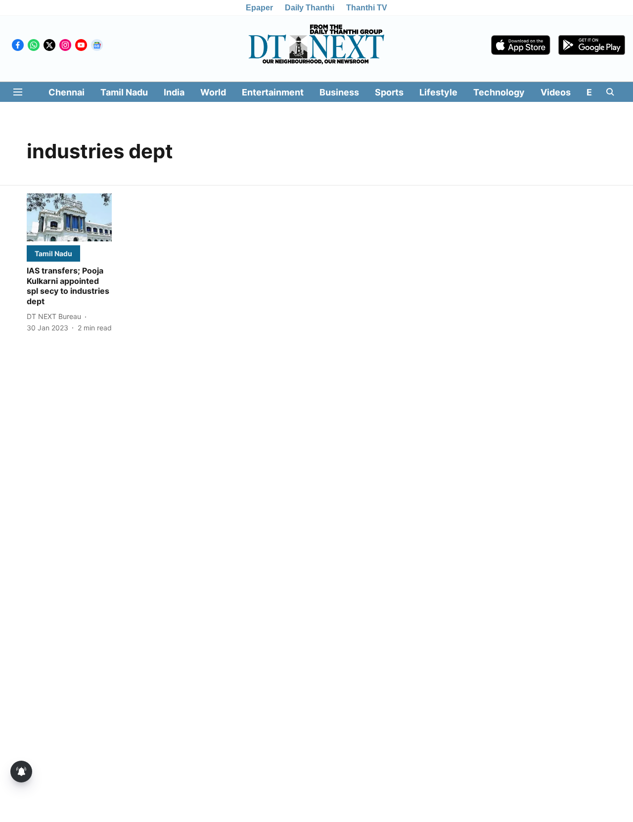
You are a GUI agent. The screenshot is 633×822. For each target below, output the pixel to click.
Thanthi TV (366, 7)
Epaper (259, 7)
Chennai (66, 92)
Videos (556, 92)
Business (339, 92)
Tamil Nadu (124, 92)
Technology (499, 92)
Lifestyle (438, 92)
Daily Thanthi (309, 7)
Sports (389, 92)
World (213, 92)
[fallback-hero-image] (69, 217)
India (174, 92)
